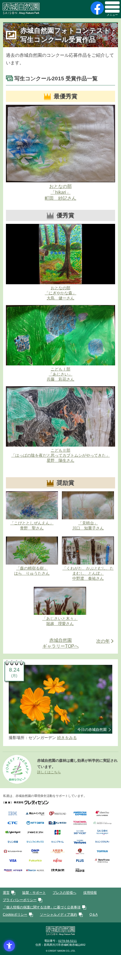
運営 (6, 892)
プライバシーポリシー (20, 900)
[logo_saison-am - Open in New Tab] (13, 842)
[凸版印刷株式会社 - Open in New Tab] (102, 851)
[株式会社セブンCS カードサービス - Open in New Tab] (13, 851)
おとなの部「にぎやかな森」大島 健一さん (60, 293)
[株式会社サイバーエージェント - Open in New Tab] (13, 833)
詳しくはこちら (49, 772)
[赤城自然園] (60, 934)
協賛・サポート (34, 892)
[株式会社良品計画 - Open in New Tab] (79, 870)
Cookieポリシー (15, 914)
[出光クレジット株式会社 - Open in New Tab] (102, 814)
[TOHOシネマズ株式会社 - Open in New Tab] (79, 851)
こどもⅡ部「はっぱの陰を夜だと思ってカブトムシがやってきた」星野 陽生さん (60, 455)
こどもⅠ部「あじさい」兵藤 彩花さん (60, 374)
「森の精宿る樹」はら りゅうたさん (32, 571)
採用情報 (90, 892)
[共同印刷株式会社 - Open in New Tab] (79, 823)
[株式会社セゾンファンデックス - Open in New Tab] (35, 842)
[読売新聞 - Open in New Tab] (57, 870)
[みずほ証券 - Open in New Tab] (13, 870)
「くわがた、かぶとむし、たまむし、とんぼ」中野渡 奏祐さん (88, 573)
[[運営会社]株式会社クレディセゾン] (26, 802)
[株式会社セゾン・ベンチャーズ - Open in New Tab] (79, 842)
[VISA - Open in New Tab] (13, 861)
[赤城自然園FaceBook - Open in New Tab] (96, 8)
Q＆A (93, 914)
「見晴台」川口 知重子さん (88, 525)
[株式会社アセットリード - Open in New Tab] (57, 814)
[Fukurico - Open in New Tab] (35, 861)
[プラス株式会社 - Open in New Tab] (79, 861)
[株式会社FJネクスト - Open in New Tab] (57, 823)
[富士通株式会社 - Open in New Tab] (57, 861)
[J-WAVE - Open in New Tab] (35, 833)
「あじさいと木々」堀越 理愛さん (60, 621)
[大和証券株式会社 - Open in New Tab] (57, 851)
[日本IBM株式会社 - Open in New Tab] (13, 814)
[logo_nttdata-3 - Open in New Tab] (35, 823)
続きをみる (67, 737)
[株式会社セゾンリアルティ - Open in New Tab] (102, 842)
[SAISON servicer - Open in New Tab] (79, 833)
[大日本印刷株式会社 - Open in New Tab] (35, 851)
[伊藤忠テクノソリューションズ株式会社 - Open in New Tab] (13, 823)
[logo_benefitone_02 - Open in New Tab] (102, 861)
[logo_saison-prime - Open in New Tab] (57, 842)
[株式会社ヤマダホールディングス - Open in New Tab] (35, 870)
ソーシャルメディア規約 (58, 914)
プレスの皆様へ (64, 892)
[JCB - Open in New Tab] (57, 833)
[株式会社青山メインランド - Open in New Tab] (35, 814)
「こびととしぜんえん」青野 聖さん (31, 525)
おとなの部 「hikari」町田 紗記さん (60, 192)
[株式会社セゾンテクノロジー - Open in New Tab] (102, 833)
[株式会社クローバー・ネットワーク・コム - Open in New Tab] (102, 823)
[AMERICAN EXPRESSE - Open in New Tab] (79, 814)
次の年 (103, 641)
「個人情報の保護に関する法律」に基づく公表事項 (41, 907)
